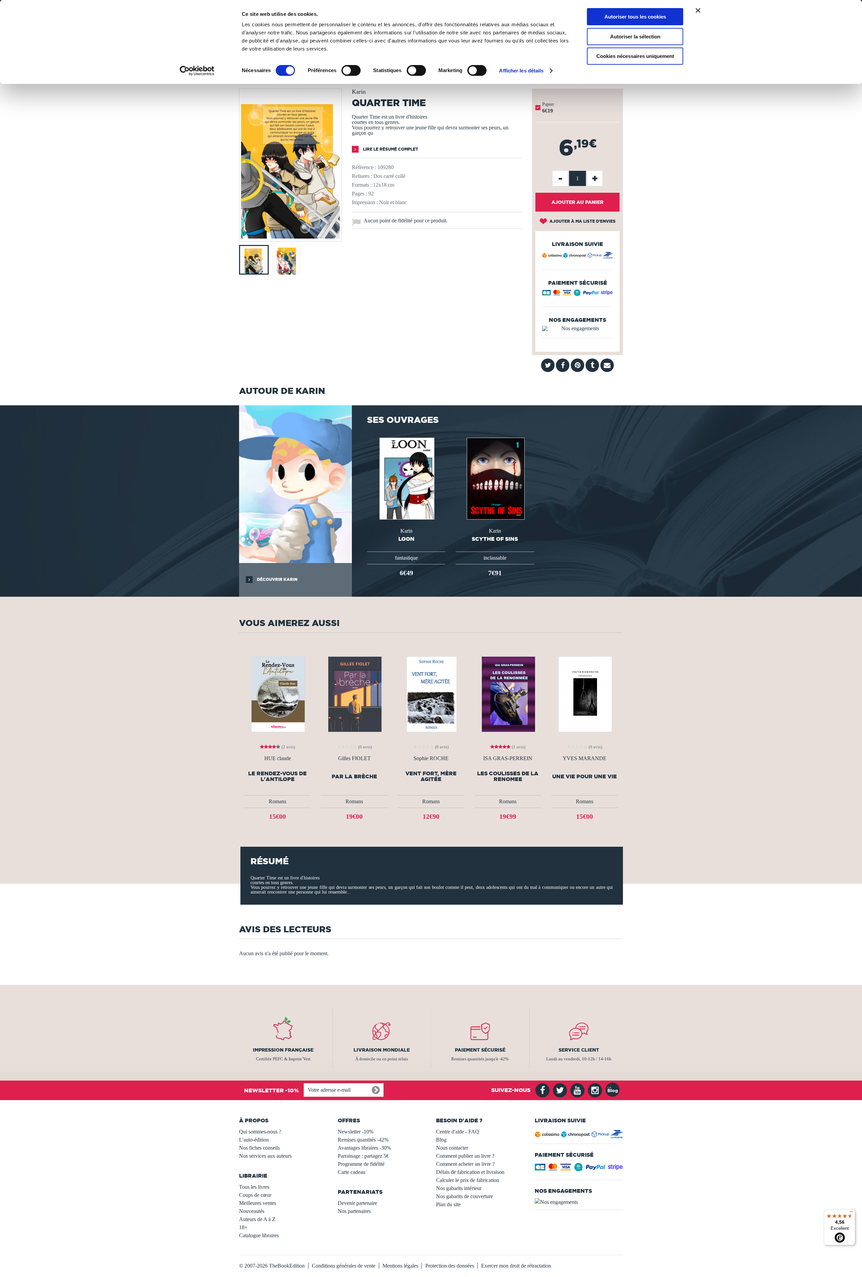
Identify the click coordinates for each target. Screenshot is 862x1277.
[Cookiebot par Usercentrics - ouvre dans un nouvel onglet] (197, 71)
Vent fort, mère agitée (431, 776)
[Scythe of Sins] (495, 478)
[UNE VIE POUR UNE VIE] (584, 693)
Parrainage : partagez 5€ (363, 1156)
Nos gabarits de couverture (464, 1196)
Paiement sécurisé (480, 1050)
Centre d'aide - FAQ (457, 1131)
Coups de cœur (255, 1195)
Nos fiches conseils (259, 1148)
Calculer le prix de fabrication (467, 1180)
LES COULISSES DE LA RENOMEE (507, 776)
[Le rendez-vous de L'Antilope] (277, 693)
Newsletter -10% (355, 1131)
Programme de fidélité (361, 1164)
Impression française (283, 1050)
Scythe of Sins (495, 538)
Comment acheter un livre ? (465, 1164)
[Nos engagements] (577, 328)
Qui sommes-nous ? (260, 1131)
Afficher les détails (521, 70)
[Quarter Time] (290, 237)
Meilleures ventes (257, 1203)
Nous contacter (452, 1148)
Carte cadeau (351, 1172)
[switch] (351, 70)
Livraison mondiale (382, 1050)
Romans (277, 801)
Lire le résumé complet (390, 149)
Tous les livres (254, 1187)
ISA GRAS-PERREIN (507, 758)
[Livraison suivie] (577, 256)
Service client (579, 1050)
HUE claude (277, 758)
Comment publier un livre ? (465, 1156)
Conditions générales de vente (343, 1266)
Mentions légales (400, 1266)
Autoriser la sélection (635, 36)
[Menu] (851, 1213)
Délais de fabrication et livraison (470, 1172)
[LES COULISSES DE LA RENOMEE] (507, 693)
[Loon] (406, 478)
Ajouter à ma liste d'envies (582, 221)
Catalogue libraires (259, 1235)
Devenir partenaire (357, 1203)
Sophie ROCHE (431, 758)
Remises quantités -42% (363, 1140)
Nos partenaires (354, 1211)
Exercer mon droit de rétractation (516, 1266)
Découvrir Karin (276, 579)
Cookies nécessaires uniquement (635, 56)
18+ (243, 1227)
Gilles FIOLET (354, 758)
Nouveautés (251, 1211)
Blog (441, 1140)
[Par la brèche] (354, 693)
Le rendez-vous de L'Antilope (277, 776)
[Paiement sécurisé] (577, 294)
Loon (406, 538)
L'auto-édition (254, 1140)
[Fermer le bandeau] (698, 10)
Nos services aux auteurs (265, 1156)
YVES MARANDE (584, 758)
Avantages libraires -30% (364, 1148)
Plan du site (448, 1204)
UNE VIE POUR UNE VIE (584, 776)
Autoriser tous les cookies (635, 17)
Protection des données (449, 1266)
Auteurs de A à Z (257, 1219)
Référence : (364, 167)
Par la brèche (354, 776)
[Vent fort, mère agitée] (431, 693)
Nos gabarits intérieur (459, 1188)
